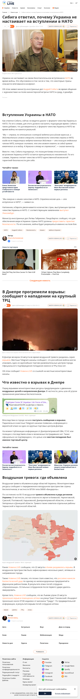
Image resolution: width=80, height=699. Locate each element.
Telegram (48, 666)
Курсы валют (28, 682)
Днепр (14, 610)
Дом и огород (64, 627)
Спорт (39, 8)
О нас (25, 662)
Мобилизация (46, 635)
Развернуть (40, 652)
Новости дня (14, 12)
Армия (22, 8)
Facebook (48, 676)
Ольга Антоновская (15, 238)
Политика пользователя (7, 663)
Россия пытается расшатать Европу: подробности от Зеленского (39, 187)
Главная (4, 12)
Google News (69, 666)
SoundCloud (69, 673)
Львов (23, 635)
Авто (4, 627)
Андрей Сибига (50, 89)
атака (30, 610)
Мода (61, 635)
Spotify (67, 669)
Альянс (42, 230)
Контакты (26, 668)
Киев (4, 635)
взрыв (6, 610)
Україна (7, 8)
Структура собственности (28, 675)
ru (71, 3)
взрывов (6, 360)
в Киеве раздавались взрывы (59, 567)
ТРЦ (22, 610)
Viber (47, 669)
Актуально (25, 627)
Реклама (26, 671)
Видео (56, 8)
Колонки (47, 8)
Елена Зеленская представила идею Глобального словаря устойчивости (11, 188)
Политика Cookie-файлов (9, 679)
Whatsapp (49, 680)
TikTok (67, 662)
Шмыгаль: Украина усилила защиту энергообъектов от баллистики (66, 467)
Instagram (49, 673)
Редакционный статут (10, 672)
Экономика (31, 8)
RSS (66, 676)
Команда (26, 679)
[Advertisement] (37, 103)
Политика (44, 643)
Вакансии (26, 665)
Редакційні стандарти (10, 675)
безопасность (31, 230)
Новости (15, 8)
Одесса (24, 643)
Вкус (42, 627)
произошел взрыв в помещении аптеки (21, 598)
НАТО (67, 78)
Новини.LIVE (26, 371)
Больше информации (62, 693)
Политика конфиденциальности (11, 668)
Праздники (63, 643)
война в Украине (54, 230)
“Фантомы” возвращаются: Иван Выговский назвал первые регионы (65, 187)
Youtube (48, 662)
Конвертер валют (29, 685)
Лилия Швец (13, 618)
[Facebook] (9, 241)
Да (45, 693)
